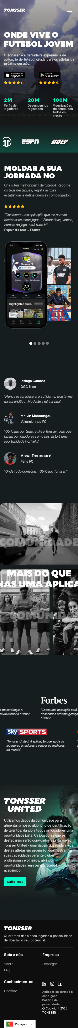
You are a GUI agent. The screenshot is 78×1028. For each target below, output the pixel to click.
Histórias (10, 991)
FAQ (7, 970)
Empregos (50, 964)
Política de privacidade (51, 1002)
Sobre (8, 964)
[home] (14, 10)
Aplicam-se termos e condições (57, 994)
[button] (66, 10)
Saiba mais (15, 881)
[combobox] (20, 1024)
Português (21, 1024)
